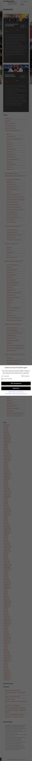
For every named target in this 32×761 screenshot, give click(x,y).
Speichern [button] (16, 388)
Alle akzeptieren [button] (16, 383)
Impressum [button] (24, 393)
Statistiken (27, 376)
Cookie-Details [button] (8, 393)
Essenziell (6, 376)
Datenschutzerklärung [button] (17, 393)
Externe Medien (8, 378)
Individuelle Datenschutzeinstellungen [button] (16, 391)
